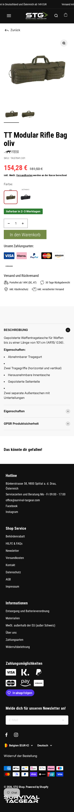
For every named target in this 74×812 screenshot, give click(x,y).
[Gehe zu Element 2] (28, 115)
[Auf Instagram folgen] (16, 734)
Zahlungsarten (14, 640)
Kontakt (10, 565)
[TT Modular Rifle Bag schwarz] (25, 197)
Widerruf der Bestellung (20, 756)
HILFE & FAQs (14, 543)
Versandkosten (24, 175)
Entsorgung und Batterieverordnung (27, 611)
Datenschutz (13, 572)
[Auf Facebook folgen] (6, 734)
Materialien (13, 618)
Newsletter (12, 551)
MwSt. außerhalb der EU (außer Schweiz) (30, 625)
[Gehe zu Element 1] (11, 115)
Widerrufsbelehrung (18, 647)
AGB (8, 579)
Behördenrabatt (15, 536)
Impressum (12, 586)
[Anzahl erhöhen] (23, 223)
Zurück (15, 30)
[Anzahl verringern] (8, 223)
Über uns (11, 632)
